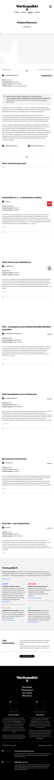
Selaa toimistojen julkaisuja (34, 597)
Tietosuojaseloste (27, 690)
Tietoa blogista (27, 687)
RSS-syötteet (27, 696)
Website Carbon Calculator (28, 767)
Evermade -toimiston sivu (37, 146)
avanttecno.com (9, 266)
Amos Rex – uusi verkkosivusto (16, 523)
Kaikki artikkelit (6, 601)
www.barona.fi (9, 463)
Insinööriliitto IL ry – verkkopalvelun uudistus (22, 197)
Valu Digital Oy (10, 206)
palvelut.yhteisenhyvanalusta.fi (13, 333)
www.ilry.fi (7, 201)
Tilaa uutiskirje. (6, 578)
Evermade (9, 80)
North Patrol (34, 721)
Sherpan (20, 108)
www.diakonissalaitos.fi (11, 398)
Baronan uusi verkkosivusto (14, 459)
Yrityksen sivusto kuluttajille (19, 86)
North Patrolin (17, 721)
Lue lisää (33, 223)
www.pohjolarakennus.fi (11, 75)
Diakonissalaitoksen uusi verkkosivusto (19, 394)
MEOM (8, 270)
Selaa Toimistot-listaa (33, 621)
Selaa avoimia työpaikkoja (8, 620)
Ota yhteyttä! (20, 738)
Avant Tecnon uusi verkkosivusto (16, 262)
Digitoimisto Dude (18, 753)
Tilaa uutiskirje (27, 656)
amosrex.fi (8, 527)
